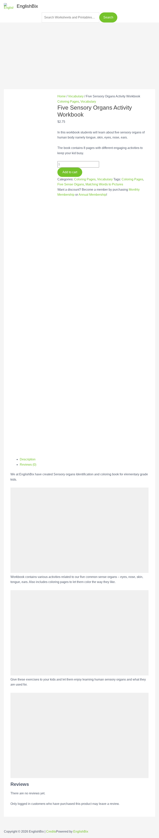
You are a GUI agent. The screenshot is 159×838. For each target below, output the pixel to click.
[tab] (84, 459)
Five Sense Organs (70, 184)
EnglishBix (27, 6)
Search (108, 17)
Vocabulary (76, 96)
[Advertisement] (79, 49)
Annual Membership (92, 194)
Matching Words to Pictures (104, 184)
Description (27, 459)
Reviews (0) (28, 464)
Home (61, 96)
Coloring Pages (68, 101)
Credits (51, 831)
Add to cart (69, 172)
